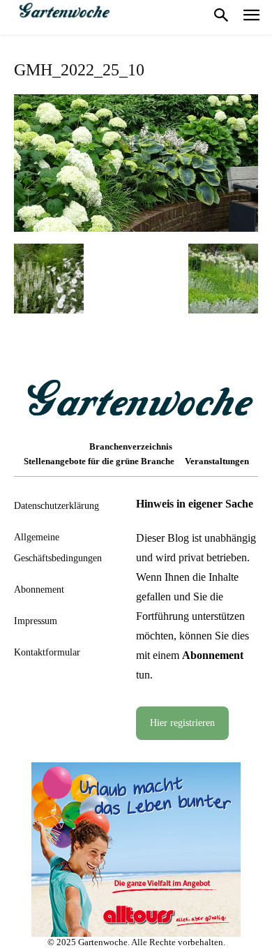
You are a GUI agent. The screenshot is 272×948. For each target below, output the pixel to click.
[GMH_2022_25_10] (136, 227)
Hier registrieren (182, 723)
